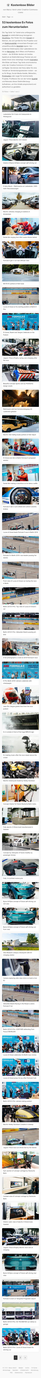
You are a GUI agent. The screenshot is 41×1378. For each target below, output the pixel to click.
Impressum (28, 1372)
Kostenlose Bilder (23, 5)
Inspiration (34, 60)
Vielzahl (29, 38)
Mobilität (20, 46)
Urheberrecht (24, 1370)
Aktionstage (6, 1370)
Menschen (11, 52)
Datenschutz (19, 1372)
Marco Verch (12, 1368)
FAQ (11, 1372)
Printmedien (6, 76)
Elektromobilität (11, 43)
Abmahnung (34, 1370)
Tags (8, 17)
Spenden (15, 1370)
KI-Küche (34, 1368)
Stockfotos (6, 38)
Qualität (34, 79)
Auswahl (5, 35)
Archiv (27, 1368)
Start (3, 17)
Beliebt (21, 1368)
